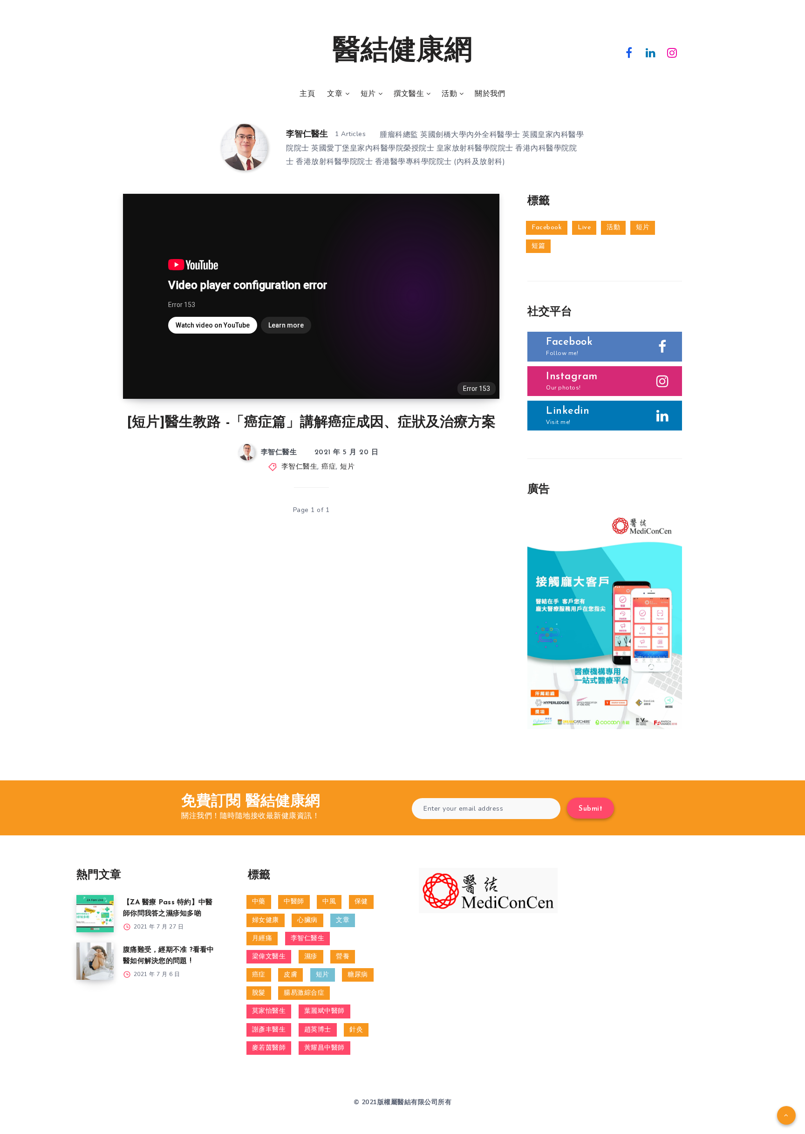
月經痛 (262, 938)
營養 (342, 956)
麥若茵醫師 (269, 1048)
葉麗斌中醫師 (324, 1011)
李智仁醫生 (307, 134)
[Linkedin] (651, 52)
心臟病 (307, 920)
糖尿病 (358, 974)
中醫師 (294, 901)
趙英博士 (317, 1029)
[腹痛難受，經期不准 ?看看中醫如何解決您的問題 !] (95, 961)
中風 (329, 901)
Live (584, 227)
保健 (361, 901)
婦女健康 (265, 920)
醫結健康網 (402, 52)
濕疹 (311, 956)
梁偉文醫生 (269, 956)
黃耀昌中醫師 (324, 1048)
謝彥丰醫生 (269, 1029)
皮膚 (290, 974)
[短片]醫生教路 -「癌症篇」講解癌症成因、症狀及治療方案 (311, 423)
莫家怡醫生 (269, 1011)
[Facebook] (629, 52)
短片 (368, 94)
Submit (590, 809)
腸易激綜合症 (304, 993)
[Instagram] (672, 52)
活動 (449, 94)
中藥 (259, 901)
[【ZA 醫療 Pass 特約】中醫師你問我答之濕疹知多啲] (95, 913)
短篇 (538, 246)
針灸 (356, 1029)
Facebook (547, 227)
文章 (334, 94)
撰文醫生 (409, 94)
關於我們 (490, 94)
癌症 (328, 467)
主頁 (307, 94)
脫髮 (259, 993)
